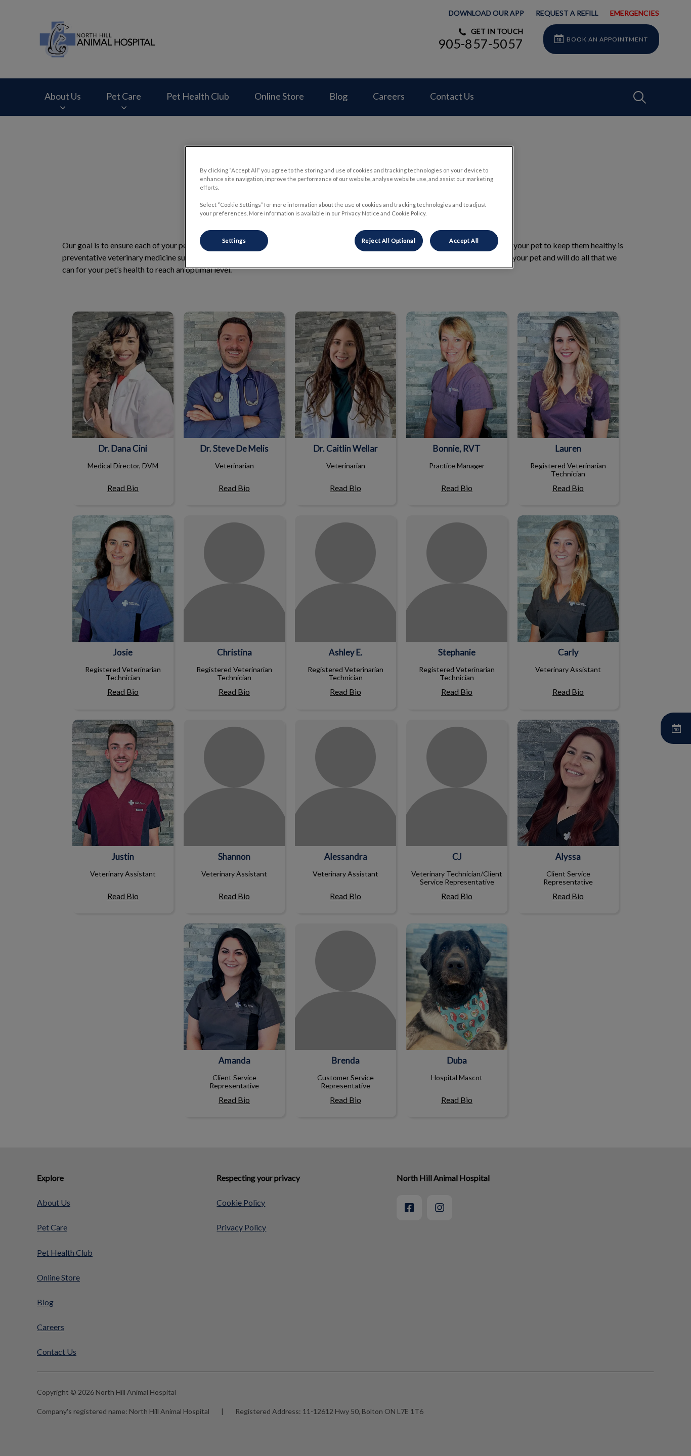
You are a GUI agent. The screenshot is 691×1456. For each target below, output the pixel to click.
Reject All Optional (389, 240)
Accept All (464, 240)
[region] (349, 207)
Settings (234, 240)
